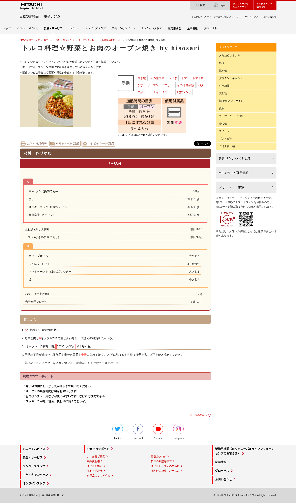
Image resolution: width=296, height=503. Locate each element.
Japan (223, 5)
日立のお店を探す (161, 461)
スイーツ (224, 131)
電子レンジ (68, 40)
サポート (73, 28)
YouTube (158, 438)
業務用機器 (174, 28)
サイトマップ (251, 16)
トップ (7, 28)
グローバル (210, 28)
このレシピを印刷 (36, 143)
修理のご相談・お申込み (165, 470)
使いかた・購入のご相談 (165, 466)
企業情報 (192, 28)
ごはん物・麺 (227, 146)
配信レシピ (184, 92)
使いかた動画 (94, 466)
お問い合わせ (269, 16)
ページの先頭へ (198, 415)
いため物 (224, 85)
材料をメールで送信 (68, 143)
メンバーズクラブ (95, 28)
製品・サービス (51, 40)
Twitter (117, 438)
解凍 (221, 62)
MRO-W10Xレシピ (111, 40)
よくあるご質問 (96, 456)
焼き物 (142, 78)
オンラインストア (151, 28)
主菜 (140, 92)
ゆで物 (223, 123)
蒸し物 (223, 93)
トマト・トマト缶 (192, 78)
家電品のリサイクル (98, 475)
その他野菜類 (185, 85)
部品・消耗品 (94, 470)
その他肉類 (157, 78)
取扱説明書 (93, 461)
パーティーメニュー (160, 92)
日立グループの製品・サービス (241, 5)
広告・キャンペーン (123, 28)
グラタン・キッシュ (231, 78)
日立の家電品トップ (30, 40)
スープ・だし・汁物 (231, 116)
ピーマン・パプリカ (160, 85)
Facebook (137, 438)
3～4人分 (115, 163)
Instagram (178, 438)
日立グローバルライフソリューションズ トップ (215, 16)
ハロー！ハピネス (27, 28)
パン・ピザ (225, 138)
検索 (202, 5)
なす (140, 85)
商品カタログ (159, 456)
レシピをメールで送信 (101, 143)
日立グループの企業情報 (264, 5)
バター (202, 85)
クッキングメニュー (88, 40)
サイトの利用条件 (28, 495)
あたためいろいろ (229, 55)
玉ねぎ (173, 78)
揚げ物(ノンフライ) (230, 100)
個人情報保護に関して (53, 495)
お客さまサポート (98, 449)
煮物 (221, 108)
